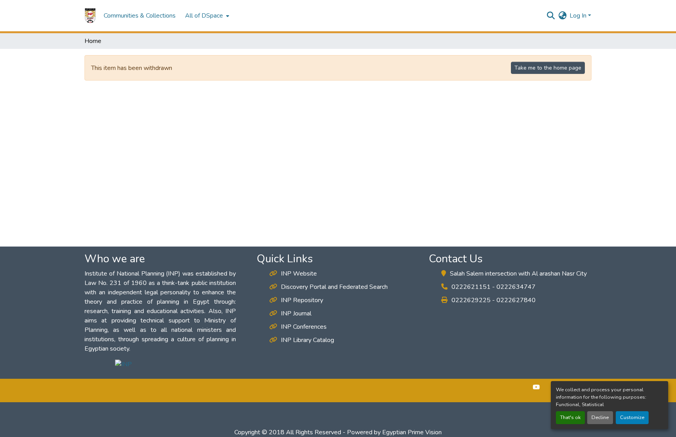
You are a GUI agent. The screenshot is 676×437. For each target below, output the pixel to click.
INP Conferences (304, 326)
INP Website (299, 273)
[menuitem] (206, 15)
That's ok (570, 417)
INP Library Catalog (307, 340)
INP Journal (296, 313)
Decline (600, 417)
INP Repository (302, 300)
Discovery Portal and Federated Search (334, 287)
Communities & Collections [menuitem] (140, 15)
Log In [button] (579, 15)
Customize (632, 417)
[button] (90, 15)
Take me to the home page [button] (547, 68)
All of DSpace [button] (204, 15)
